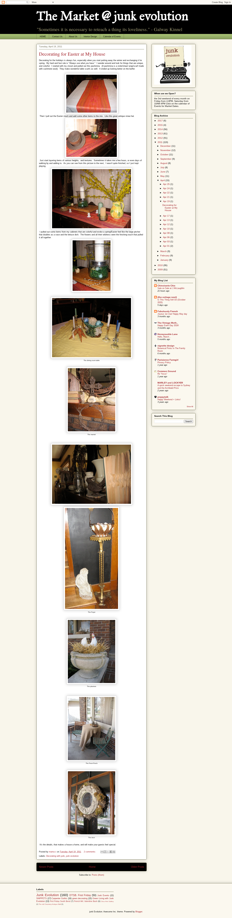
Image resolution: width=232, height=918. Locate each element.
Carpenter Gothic (59, 898)
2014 (160, 129)
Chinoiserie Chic (166, 285)
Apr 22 (166, 192)
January (164, 260)
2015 (160, 125)
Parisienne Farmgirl (168, 360)
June (163, 171)
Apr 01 (166, 246)
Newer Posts (46, 867)
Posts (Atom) (98, 875)
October (164, 154)
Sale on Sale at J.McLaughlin (171, 288)
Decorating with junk (55, 856)
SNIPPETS (41, 898)
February (165, 255)
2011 (160, 142)
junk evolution (72, 856)
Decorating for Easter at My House (72, 54)
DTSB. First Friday (80, 895)
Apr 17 (166, 216)
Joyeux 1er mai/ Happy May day (172, 314)
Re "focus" (162, 374)
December (165, 146)
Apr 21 (166, 197)
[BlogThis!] (105, 851)
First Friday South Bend (60, 901)
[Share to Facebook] (111, 851)
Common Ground (167, 371)
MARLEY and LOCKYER (170, 382)
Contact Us (57, 36)
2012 (160, 138)
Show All (190, 406)
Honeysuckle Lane (168, 334)
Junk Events (103, 895)
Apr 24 (166, 188)
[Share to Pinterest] (114, 851)
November (165, 150)
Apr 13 (166, 220)
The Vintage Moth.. (168, 323)
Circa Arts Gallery (107, 901)
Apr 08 (166, 233)
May (162, 176)
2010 (160, 265)
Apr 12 (166, 224)
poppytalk (163, 397)
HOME (43, 36)
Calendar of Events (112, 36)
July (162, 167)
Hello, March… (164, 337)
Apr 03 (166, 241)
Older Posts (137, 867)
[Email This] (102, 851)
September (166, 159)
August (164, 163)
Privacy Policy (164, 362)
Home (92, 867)
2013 (160, 133)
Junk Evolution (47, 895)
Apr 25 (166, 184)
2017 (160, 120)
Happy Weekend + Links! (169, 399)
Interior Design (90, 36)
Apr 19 (166, 201)
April (162, 180)
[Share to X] (108, 851)
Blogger (138, 911)
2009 (160, 269)
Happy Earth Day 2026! (168, 325)
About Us (73, 36)
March (163, 251)
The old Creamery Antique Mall (50, 904)
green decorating (80, 898)
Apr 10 (166, 228)
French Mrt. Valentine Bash (86, 901)
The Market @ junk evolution (112, 16)
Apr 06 (166, 237)
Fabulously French (168, 311)
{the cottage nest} (167, 297)
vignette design (166, 345)
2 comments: (90, 852)
